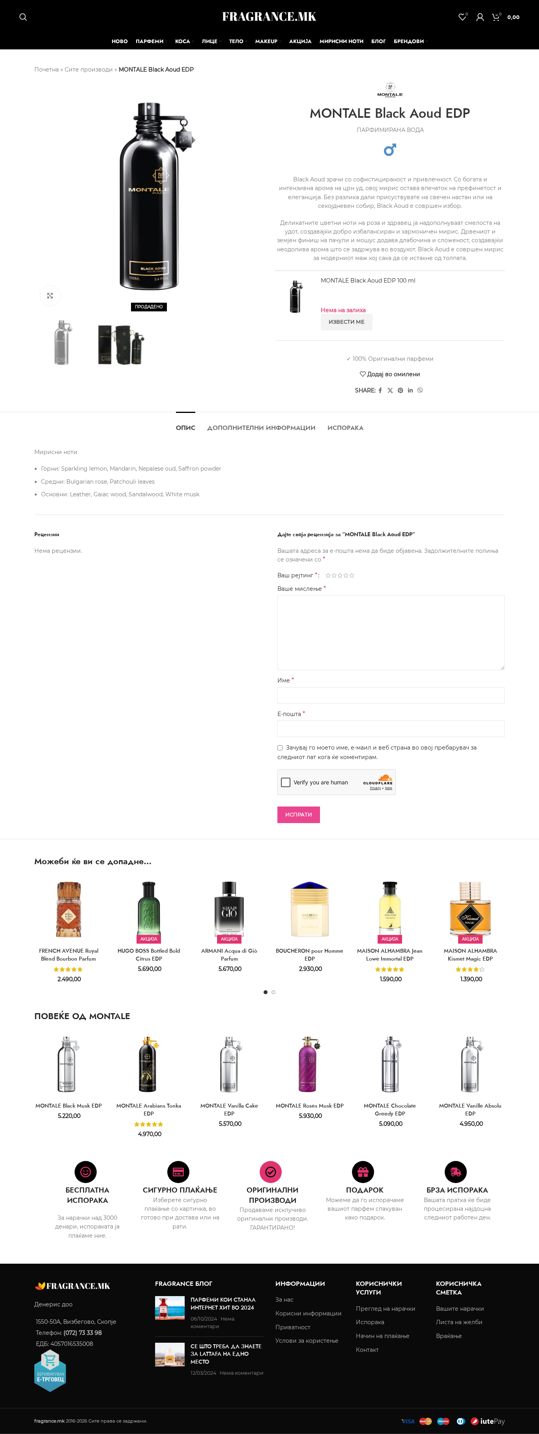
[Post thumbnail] (170, 1313)
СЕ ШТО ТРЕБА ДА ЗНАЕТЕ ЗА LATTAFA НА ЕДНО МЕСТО (226, 1354)
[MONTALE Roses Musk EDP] (309, 1064)
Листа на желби (459, 1322)
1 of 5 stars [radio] (328, 575)
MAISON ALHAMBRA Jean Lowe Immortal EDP (390, 955)
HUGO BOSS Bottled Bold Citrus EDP (149, 955)
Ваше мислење (301, 588)
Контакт (367, 1349)
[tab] (185, 424)
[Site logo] (269, 16)
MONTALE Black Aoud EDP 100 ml (368, 280)
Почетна (46, 69)
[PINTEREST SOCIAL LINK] (400, 390)
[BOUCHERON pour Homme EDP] (309, 909)
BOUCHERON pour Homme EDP (309, 955)
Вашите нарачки (460, 1308)
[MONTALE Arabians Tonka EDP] (149, 1064)
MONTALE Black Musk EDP (69, 1106)
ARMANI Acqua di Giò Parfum (229, 955)
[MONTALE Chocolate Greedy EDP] (390, 1064)
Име (285, 680)
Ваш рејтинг (297, 575)
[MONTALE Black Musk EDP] (68, 1064)
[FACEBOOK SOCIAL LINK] (380, 390)
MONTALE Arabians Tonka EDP (148, 1109)
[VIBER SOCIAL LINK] (420, 390)
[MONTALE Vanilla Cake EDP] (229, 1064)
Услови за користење (307, 1340)
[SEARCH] (23, 17)
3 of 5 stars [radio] (340, 575)
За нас (284, 1299)
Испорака (370, 1322)
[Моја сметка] (480, 17)
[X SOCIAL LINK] (390, 390)
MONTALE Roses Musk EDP (310, 1106)
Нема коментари (242, 1373)
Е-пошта (291, 714)
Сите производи (89, 69)
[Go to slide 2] (273, 992)
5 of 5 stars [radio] (352, 575)
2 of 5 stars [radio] (334, 575)
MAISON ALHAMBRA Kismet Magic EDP (470, 955)
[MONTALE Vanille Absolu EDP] (470, 1064)
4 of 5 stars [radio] (346, 575)
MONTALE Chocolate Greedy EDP (390, 1109)
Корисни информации (308, 1313)
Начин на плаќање (383, 1336)
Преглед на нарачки (385, 1308)
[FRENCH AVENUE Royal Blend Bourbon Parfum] (68, 909)
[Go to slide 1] (266, 992)
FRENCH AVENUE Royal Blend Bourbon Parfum (68, 955)
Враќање (449, 1336)
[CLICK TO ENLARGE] (50, 295)
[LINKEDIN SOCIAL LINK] (410, 390)
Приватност (293, 1326)
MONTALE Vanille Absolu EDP (470, 1109)
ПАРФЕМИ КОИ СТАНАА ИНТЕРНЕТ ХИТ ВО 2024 (223, 1304)
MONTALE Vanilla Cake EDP (229, 1109)
